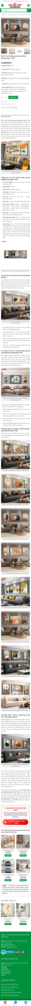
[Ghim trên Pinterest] (13, 107)
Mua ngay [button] (8, 855)
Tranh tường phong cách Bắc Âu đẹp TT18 (23, 919)
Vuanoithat (11, 885)
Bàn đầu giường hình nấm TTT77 (23, 875)
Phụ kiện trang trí (13, 14)
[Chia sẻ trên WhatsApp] (2, 107)
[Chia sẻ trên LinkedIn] (16, 107)
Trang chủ (4, 14)
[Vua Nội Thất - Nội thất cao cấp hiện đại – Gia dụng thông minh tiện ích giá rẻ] (15, 5)
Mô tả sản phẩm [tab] (5, 116)
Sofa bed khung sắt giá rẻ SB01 (8, 875)
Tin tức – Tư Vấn (6, 971)
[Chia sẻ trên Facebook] (5, 107)
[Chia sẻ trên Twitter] (8, 107)
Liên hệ (3, 975)
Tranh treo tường (25, 14)
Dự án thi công (5, 973)
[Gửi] (28, 10)
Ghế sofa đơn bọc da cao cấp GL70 (23, 850)
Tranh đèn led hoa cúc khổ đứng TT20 (8, 919)
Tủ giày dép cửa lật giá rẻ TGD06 (8, 850)
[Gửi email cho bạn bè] (10, 107)
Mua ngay (13, 97)
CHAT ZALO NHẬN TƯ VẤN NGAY (17, 822)
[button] (2, 5)
